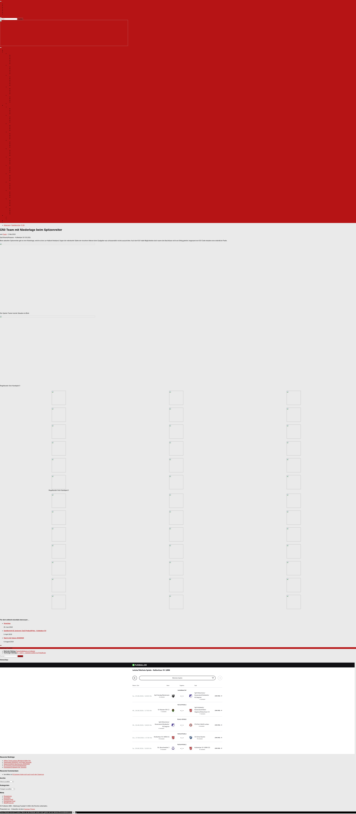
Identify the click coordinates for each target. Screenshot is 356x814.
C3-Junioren (11, 148)
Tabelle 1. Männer (17, 58)
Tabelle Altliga (15, 82)
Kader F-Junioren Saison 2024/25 (22, 192)
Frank (5, 234)
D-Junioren (11, 157)
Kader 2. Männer (16, 67)
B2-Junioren (11, 123)
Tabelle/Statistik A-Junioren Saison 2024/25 (25, 110)
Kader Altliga (15, 77)
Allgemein (7, 225)
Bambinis (10, 207)
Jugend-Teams (8, 105)
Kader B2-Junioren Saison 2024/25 (22, 125)
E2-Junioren (11, 173)
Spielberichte (15, 60)
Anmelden (7, 798)
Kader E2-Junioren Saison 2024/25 (22, 175)
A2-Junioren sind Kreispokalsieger (15, 765)
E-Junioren (11, 165)
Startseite (7, 4)
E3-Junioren (11, 182)
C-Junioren (11, 132)
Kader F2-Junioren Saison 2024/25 (22, 200)
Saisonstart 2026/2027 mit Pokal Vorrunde (17, 762)
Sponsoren (14, 63)
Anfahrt (9, 219)
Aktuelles (7, 50)
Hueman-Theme (29, 809)
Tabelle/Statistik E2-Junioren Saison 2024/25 (26, 177)
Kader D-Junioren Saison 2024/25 (22, 158)
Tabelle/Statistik (16, 98)
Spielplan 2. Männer (17, 68)
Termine (13, 62)
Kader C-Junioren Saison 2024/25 (22, 133)
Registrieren (8, 796)
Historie (6, 222)
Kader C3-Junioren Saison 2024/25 (22, 150)
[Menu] (0, 1)
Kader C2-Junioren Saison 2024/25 (22, 142)
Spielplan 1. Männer (17, 57)
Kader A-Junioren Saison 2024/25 (22, 108)
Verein (6, 5)
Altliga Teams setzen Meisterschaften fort (17, 760)
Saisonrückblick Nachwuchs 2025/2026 (17, 764)
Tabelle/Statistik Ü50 (18, 90)
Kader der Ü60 (16, 97)
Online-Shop (8, 7)
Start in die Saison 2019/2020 (14, 638)
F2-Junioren (11, 199)
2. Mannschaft (12, 65)
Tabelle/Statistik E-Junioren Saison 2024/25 (25, 168)
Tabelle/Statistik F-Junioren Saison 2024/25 (25, 194)
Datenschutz (8, 12)
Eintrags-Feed (8, 799)
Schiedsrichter (12, 103)
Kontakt (6, 215)
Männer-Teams (9, 52)
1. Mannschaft (12, 53)
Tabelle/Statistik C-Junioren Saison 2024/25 (25, 135)
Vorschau (7, 623)
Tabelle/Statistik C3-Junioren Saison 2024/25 (26, 152)
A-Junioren (11, 107)
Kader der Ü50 (16, 88)
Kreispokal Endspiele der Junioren (15, 767)
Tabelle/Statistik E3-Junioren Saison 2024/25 (26, 185)
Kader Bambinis (16, 209)
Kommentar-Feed (9, 801)
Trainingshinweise (17, 214)
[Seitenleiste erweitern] (0, 645)
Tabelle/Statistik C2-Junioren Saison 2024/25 (26, 143)
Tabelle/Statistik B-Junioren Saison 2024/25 (25, 118)
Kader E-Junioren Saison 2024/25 (22, 167)
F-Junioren (11, 190)
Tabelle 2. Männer (17, 70)
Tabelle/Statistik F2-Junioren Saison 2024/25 (26, 202)
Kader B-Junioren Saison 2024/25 (22, 117)
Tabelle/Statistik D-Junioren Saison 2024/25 (25, 160)
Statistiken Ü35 (16, 78)
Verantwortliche (12, 217)
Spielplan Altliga (16, 80)
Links (5, 220)
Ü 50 (9, 87)
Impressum (7, 10)
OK (74, 812)
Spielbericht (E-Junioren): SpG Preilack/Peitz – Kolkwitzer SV (25, 631)
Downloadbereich (9, 14)
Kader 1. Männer (16, 55)
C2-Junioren (11, 140)
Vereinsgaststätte (9, 9)
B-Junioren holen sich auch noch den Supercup (28, 774)
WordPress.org (9, 803)
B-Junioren (11, 115)
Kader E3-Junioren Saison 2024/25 (22, 183)
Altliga (9, 75)
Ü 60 (9, 95)
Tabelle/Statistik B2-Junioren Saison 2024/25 (26, 127)
